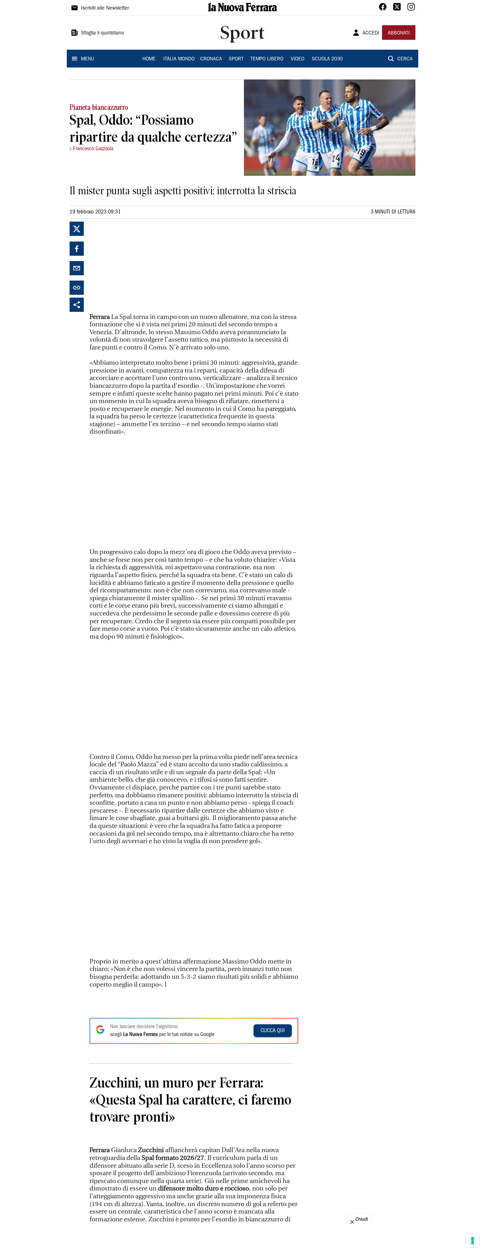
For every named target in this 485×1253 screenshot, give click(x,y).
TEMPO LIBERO (266, 59)
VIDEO (297, 59)
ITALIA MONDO (179, 59)
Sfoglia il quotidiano (102, 33)
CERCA (405, 59)
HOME (149, 59)
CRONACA (211, 59)
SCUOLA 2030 (327, 59)
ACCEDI (371, 33)
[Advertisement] (142, 266)
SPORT (236, 59)
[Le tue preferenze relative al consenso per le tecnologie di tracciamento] (472, 1240)
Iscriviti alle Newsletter (105, 8)
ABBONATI (399, 33)
